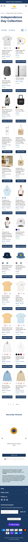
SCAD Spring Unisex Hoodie (6, 386)
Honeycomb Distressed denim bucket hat (21, 267)
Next (17, 404)
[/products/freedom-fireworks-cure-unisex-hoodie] (7, 190)
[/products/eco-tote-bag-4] (20, 100)
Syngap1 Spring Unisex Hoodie (6, 357)
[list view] (25, 30)
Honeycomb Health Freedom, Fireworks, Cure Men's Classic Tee (20, 202)
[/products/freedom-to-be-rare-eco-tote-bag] (20, 161)
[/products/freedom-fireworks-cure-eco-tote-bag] (20, 130)
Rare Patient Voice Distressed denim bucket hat (7, 267)
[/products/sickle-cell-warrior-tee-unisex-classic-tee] (7, 40)
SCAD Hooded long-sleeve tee (6, 81)
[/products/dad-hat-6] (20, 222)
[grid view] (22, 30)
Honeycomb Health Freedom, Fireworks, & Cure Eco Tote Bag (20, 140)
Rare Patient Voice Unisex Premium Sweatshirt (7, 111)
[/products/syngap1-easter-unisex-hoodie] (20, 347)
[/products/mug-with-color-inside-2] (20, 40)
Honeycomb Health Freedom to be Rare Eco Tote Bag (20, 170)
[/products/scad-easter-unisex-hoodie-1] (7, 376)
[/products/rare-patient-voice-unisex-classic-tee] (7, 318)
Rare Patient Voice (6, 114)
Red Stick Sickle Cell (6, 54)
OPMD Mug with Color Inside (20, 51)
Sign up (23, 512)
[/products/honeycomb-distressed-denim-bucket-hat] (20, 255)
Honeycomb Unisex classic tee (21, 328)
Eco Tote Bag (19, 110)
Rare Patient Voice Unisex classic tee (7, 328)
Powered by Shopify (14, 539)
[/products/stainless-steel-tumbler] (7, 130)
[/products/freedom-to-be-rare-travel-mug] (7, 161)
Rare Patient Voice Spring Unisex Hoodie (21, 387)
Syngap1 (4, 359)
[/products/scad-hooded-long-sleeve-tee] (7, 71)
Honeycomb (18, 269)
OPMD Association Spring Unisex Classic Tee (19, 298)
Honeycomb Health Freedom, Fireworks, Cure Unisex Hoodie (6, 202)
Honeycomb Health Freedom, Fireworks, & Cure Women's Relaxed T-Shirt (7, 235)
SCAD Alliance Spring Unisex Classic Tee (6, 297)
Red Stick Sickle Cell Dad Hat (20, 232)
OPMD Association (20, 53)
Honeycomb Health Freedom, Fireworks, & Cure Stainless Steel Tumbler (7, 140)
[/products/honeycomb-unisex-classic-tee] (20, 318)
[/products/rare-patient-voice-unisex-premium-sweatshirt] (7, 100)
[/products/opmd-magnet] (20, 71)
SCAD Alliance (5, 83)
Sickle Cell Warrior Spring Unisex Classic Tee (7, 52)
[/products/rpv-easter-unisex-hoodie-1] (20, 376)
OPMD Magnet (20, 78)
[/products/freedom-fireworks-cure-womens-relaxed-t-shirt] (7, 222)
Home (2, 13)
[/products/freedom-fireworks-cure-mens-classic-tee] (20, 190)
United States (13, 519)
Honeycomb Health (20, 111)
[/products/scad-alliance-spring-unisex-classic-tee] (7, 286)
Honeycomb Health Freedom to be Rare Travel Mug (6, 170)
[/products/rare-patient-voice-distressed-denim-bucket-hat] (7, 255)
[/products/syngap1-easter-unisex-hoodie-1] (7, 347)
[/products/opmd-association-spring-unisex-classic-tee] (20, 286)
